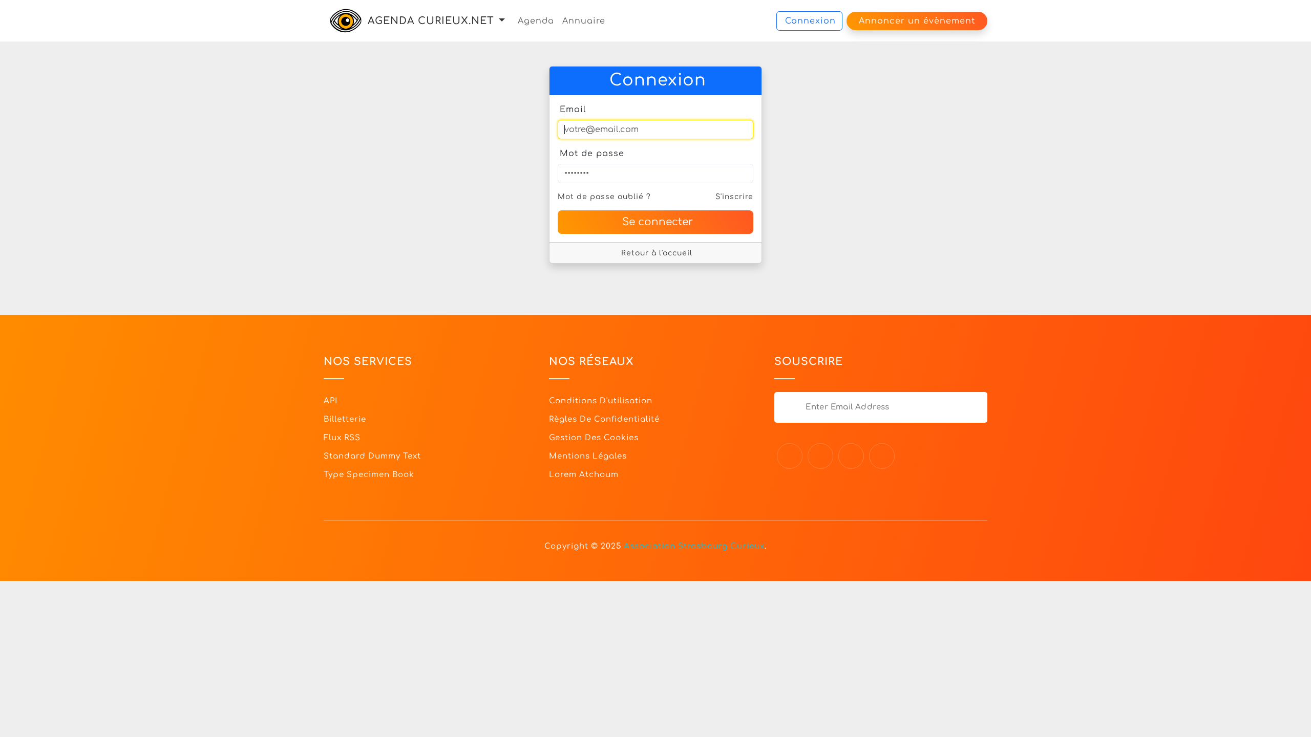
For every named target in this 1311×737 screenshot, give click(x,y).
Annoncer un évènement (917, 21)
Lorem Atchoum (584, 474)
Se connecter (657, 222)
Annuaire (583, 21)
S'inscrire (734, 197)
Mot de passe (592, 153)
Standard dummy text (372, 456)
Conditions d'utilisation (600, 401)
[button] (502, 21)
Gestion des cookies (594, 437)
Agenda (536, 21)
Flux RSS (342, 437)
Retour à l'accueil (656, 253)
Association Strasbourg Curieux (694, 546)
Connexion (810, 21)
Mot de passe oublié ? (604, 197)
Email (573, 109)
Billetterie (345, 419)
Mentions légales (588, 456)
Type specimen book (369, 474)
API (330, 401)
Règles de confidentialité (604, 419)
